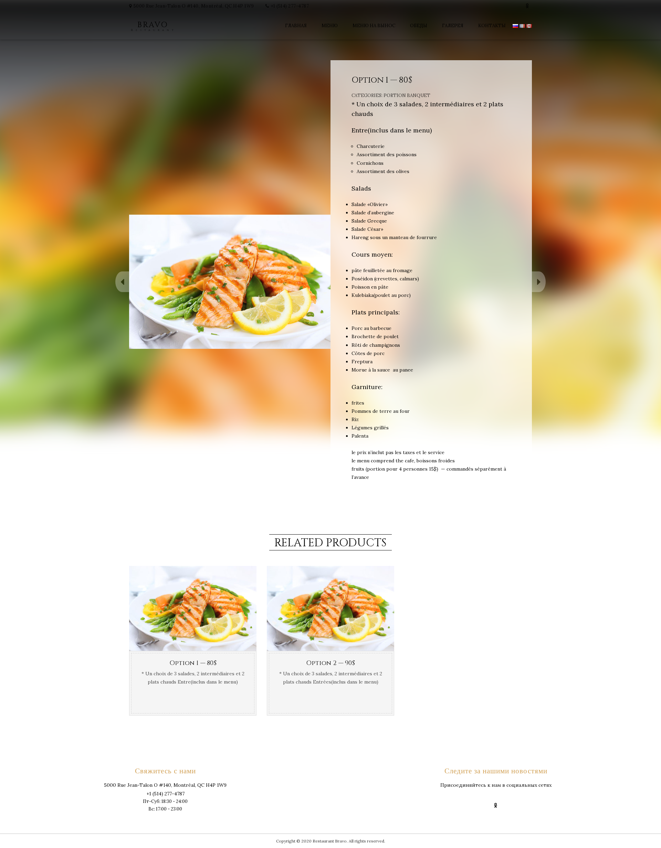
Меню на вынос (374, 26)
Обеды (418, 26)
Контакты (492, 26)
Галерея (452, 26)
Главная (296, 26)
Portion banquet (407, 95)
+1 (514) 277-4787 (290, 6)
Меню (330, 26)
